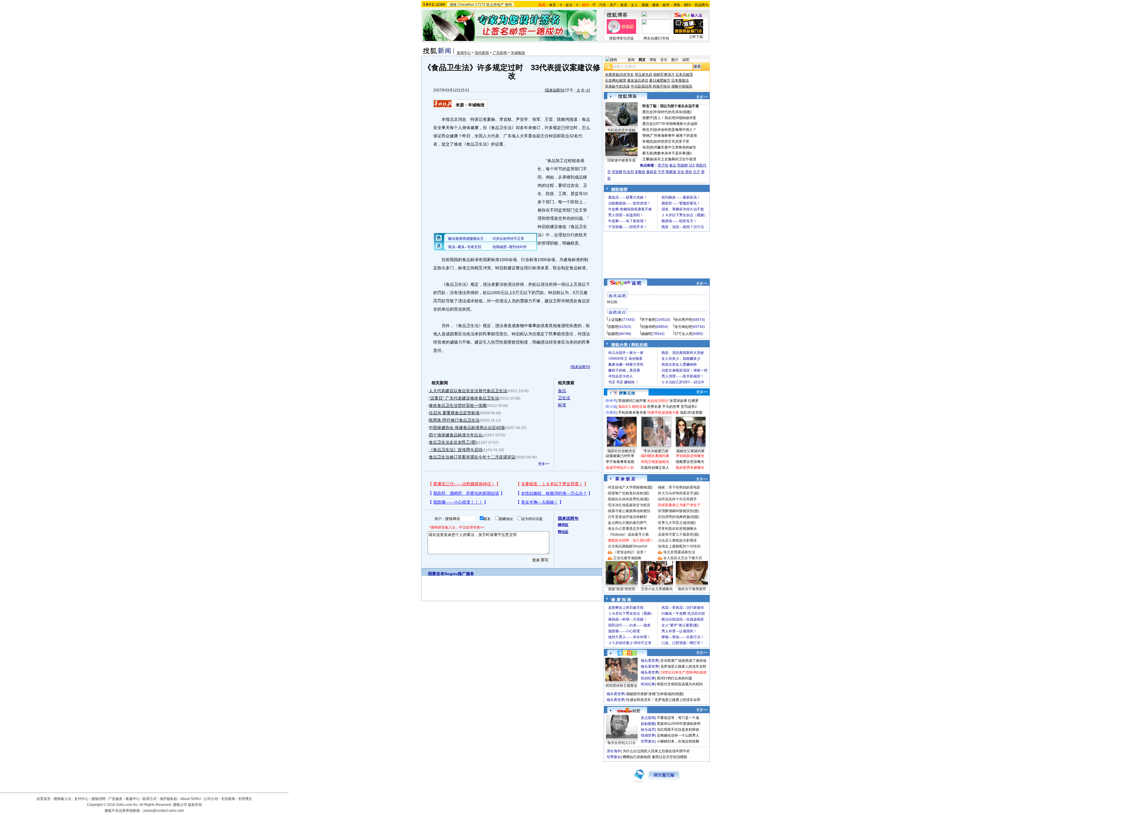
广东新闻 (500, 53)
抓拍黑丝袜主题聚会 (621, 686)
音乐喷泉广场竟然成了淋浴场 (683, 661)
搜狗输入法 (62, 799)
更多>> (543, 464)
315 (692, 165)
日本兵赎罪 (684, 74)
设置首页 (44, 799)
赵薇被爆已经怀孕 (620, 456)
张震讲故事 (678, 401)
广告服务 (115, 799)
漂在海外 (614, 751)
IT (594, 5)
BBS (687, 5)
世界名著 (654, 407)
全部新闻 (228, 799)
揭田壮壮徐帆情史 (621, 451)
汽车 (602, 5)
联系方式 (150, 799)
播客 (655, 5)
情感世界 (648, 735)
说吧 (685, 60)
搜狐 (453, 5)
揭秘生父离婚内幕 (690, 451)
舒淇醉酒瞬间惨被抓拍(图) (678, 511)
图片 (674, 60)
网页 (642, 60)
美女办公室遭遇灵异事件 (627, 529)
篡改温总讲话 (637, 80)
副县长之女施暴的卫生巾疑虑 (673, 159)
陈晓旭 (671, 172)
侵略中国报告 (681, 86)
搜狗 (508, 5)
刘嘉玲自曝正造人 (655, 468)
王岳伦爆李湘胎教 (627, 558)
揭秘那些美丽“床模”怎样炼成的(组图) (655, 694)
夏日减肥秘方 (659, 80)
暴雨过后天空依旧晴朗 (669, 757)
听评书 (611, 401)
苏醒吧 (613, 327)
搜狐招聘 (98, 799)
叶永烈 (628, 172)
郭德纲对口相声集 (632, 401)
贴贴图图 (648, 724)
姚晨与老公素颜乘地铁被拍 (629, 511)
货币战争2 (689, 407)
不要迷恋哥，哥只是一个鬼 (678, 718)
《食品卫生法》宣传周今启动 (455, 449)
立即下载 (696, 37)
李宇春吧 (648, 320)
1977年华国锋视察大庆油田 (675, 124)
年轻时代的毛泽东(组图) (673, 112)
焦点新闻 (648, 718)
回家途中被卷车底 (621, 160)
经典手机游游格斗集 (663, 412)
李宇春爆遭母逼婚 (620, 462)
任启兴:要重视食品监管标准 (454, 412)
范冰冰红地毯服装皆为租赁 (629, 505)
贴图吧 (613, 334)
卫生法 (564, 397)
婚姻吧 (646, 334)
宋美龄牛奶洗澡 (617, 86)
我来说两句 (554, 90)
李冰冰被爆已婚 (656, 451)
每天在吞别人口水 (621, 743)
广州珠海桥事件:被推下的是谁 (673, 135)
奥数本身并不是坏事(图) (673, 153)
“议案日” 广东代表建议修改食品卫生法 (464, 398)
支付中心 (81, 799)
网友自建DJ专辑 (656, 38)
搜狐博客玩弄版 (621, 38)
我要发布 (436, 573)
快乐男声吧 (683, 320)
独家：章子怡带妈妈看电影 (679, 487)
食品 (562, 390)
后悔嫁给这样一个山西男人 (678, 735)
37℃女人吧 (683, 334)
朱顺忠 (647, 141)
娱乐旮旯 (648, 729)
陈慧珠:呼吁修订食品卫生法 (454, 420)
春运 (672, 165)
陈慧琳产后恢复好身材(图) (628, 493)
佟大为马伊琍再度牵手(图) (678, 493)
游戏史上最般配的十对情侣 (679, 546)
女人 (634, 5)
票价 (688, 172)
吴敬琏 (640, 172)
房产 (613, 5)
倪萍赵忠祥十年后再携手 (677, 499)
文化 (680, 172)
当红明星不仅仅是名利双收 (678, 729)
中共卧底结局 (641, 86)
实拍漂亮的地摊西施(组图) (678, 517)
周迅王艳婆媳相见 (655, 462)
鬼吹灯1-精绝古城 (632, 407)
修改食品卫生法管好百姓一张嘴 (458, 405)
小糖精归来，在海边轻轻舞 (678, 741)
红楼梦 (693, 401)
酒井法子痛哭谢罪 (692, 589)
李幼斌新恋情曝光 (690, 456)
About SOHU (190, 799)
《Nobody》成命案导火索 (628, 534)
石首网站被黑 (615, 80)
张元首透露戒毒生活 (679, 552)
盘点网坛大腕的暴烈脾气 (627, 523)
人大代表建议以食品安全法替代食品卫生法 (468, 390)
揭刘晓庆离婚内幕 (655, 456)
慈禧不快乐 (661, 86)
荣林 (645, 135)
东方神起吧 (683, 327)
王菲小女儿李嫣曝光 (657, 589)
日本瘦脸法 (680, 80)
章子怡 (663, 165)
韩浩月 (647, 130)
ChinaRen (466, 5)
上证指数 (615, 320)
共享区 (611, 412)
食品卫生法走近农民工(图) (453, 442)
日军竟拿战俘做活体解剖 (627, 517)
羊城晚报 (518, 53)
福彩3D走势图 (691, 412)
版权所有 (195, 805)
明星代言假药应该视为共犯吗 (680, 684)
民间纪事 (648, 678)
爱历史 (647, 112)
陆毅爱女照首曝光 (690, 462)
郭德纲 (682, 165)
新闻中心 (464, 53)
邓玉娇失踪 (643, 74)
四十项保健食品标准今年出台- (456, 435)
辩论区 (563, 532)
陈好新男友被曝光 (690, 468)
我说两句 (702, 5)
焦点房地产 (495, 5)
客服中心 (132, 799)
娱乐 (569, 5)
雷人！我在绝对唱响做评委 (675, 118)
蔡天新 (647, 153)
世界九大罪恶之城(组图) (677, 523)
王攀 (645, 159)
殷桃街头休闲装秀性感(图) (628, 499)
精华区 (563, 525)
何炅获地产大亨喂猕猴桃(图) (630, 487)
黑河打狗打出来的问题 (674, 678)
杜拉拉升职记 (658, 401)
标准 (562, 404)
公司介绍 (211, 799)
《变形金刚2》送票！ (630, 552)
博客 (676, 5)
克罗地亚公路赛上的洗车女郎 (683, 666)
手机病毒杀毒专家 (632, 412)
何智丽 (617, 172)
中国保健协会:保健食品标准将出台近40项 (467, 427)
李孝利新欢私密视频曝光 (677, 529)
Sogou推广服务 (459, 573)
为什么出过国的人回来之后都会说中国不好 (656, 751)
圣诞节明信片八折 (620, 468)
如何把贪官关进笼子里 (671, 141)
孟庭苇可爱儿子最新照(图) (678, 534)
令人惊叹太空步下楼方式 (682, 558)
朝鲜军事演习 (663, 74)
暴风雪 (651, 172)
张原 (645, 147)
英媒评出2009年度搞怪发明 (678, 724)
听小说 (611, 407)
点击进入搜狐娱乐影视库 (677, 540)
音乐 (663, 60)
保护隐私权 (168, 799)
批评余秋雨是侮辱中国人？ (675, 130)
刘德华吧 (648, 327)
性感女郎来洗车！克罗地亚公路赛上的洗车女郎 (663, 700)
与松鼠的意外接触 (621, 130)
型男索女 (648, 741)
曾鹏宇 (647, 118)
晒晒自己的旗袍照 (637, 757)
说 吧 (636, 283)
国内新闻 (482, 53)
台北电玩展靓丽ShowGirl (627, 546)
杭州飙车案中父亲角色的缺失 (673, 147)
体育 (552, 5)
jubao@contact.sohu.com (163, 811)
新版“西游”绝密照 (621, 589)
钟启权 (612, 302)
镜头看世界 (650, 661)
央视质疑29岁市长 (619, 74)
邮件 (666, 5)
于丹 (661, 172)
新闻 (631, 60)
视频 (645, 5)
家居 (623, 5)
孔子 (696, 172)
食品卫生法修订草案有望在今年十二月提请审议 (472, 457)
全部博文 (245, 799)
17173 (480, 5)
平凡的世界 (671, 407)
